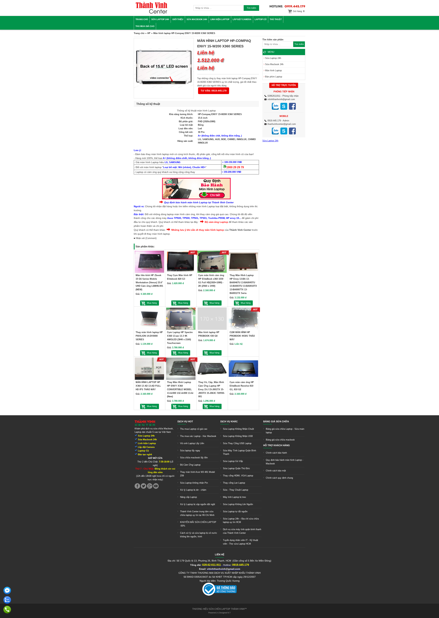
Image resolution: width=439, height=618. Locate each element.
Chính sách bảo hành (276, 452)
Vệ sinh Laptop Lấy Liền (192, 443)
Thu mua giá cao (144, 26)
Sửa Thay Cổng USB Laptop (237, 443)
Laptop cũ (260, 19)
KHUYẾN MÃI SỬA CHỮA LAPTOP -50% (198, 524)
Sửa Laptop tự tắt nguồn (235, 511)
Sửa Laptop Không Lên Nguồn (238, 504)
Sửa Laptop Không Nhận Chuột (238, 429)
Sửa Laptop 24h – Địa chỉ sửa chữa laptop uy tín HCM (241, 520)
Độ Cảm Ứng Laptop (190, 465)
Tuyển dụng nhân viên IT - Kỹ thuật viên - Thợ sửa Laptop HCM (240, 542)
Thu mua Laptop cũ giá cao (193, 429)
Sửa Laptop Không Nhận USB (238, 436)
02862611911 (274, 96)
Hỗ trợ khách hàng (276, 445)
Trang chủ (141, 19)
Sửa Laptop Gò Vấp (233, 461)
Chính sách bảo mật (276, 470)
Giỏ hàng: (298, 11)
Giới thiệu (177, 19)
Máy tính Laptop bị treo (234, 497)
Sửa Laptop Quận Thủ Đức (236, 468)
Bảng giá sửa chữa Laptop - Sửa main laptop (285, 431)
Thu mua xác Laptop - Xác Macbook (198, 436)
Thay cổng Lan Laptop (234, 483)
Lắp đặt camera (242, 19)
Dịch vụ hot (185, 421)
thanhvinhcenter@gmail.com (282, 124)
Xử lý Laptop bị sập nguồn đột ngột (197, 504)
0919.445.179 (274, 120)
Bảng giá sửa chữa (276, 421)
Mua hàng (152, 303)
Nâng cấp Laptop (188, 497)
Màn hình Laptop (273, 70)
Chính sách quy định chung (279, 478)
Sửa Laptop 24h (160, 19)
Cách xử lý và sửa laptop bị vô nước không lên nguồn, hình (198, 535)
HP (148, 33)
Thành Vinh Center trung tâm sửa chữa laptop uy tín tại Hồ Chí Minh (197, 513)
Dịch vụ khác (229, 421)
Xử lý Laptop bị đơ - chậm (193, 490)
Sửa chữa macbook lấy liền (194, 457)
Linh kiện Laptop (219, 19)
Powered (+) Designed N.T (219, 613)
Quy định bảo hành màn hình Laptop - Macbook (284, 462)
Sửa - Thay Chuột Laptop (235, 490)
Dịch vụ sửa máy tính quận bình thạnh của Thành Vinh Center (242, 531)
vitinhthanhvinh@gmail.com (281, 99)
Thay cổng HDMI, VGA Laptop (238, 475)
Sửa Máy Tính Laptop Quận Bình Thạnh (239, 452)
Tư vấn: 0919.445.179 (214, 90)
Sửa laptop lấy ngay (190, 450)
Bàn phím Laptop (273, 76)
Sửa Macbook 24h (197, 19)
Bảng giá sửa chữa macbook (280, 439)
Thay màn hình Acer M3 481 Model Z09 (197, 474)
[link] (151, 13)
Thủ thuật (276, 19)
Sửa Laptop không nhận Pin (194, 483)
